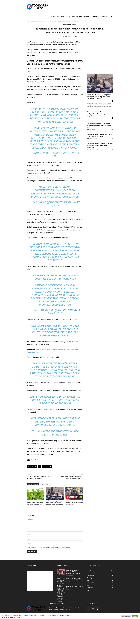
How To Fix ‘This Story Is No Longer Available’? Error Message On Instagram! (39, 477)
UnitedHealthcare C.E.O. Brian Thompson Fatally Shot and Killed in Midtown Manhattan (100, 145)
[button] (111, 16)
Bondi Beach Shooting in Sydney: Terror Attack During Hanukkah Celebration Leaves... (99, 97)
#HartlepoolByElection (55, 304)
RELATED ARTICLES (33, 484)
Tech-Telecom (76, 16)
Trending (104, 16)
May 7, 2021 (55, 313)
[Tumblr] (112, 1)
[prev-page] (28, 509)
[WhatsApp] (39, 466)
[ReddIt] (43, 466)
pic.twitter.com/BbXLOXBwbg (59, 196)
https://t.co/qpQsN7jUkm (61, 147)
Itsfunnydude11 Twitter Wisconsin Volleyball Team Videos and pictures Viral (73, 572)
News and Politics (62, 16)
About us (32, 1)
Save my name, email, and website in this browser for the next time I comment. (49, 547)
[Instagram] (109, 1)
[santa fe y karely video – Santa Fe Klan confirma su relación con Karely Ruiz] (61, 595)
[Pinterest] (35, 466)
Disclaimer (43, 1)
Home (28, 1)
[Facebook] (106, 1)
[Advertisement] (100, 60)
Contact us (38, 1)
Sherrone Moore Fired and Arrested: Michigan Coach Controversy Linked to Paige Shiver (74, 502)
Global (95, 16)
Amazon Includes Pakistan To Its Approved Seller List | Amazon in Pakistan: (71, 477)
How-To (86, 16)
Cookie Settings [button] (126, 616)
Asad (66, 36)
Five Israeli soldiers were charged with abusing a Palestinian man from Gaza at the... (99, 125)
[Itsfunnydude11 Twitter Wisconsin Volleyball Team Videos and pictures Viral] (61, 572)
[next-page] (30, 509)
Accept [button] (135, 616)
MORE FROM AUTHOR (45, 484)
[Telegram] (50, 466)
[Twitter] (32, 466)
